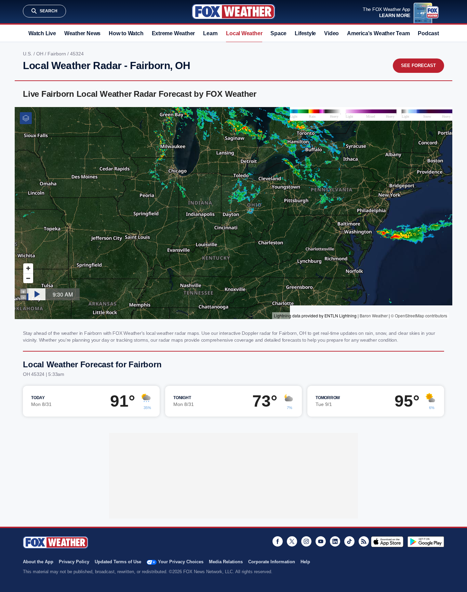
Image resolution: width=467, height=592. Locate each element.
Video (331, 33)
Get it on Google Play (426, 541)
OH (40, 53)
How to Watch (126, 33)
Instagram (306, 541)
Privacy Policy (74, 561)
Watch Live (42, 33)
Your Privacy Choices (180, 561)
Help (305, 561)
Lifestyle (305, 33)
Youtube (321, 541)
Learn (210, 33)
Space (278, 33)
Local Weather (244, 33)
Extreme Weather (173, 33)
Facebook (277, 541)
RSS (364, 541)
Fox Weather (233, 11)
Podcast (428, 33)
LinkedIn (335, 541)
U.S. (28, 53)
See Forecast (418, 65)
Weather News (82, 33)
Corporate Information (271, 561)
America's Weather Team (378, 33)
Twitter (292, 541)
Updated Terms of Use (118, 561)
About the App (38, 561)
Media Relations (226, 561)
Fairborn (57, 53)
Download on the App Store (387, 541)
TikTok (349, 541)
